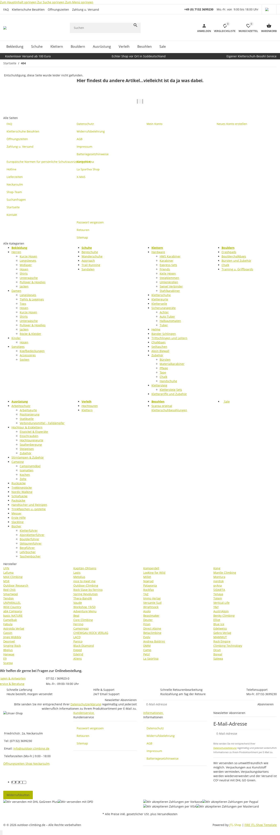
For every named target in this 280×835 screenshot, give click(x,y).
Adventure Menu (85, 611)
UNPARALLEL (12, 603)
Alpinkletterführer (32, 535)
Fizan (146, 624)
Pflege (164, 368)
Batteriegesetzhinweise (163, 758)
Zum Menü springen (79, 2)
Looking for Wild (154, 572)
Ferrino (78, 624)
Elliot (216, 620)
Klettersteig (159, 385)
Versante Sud (152, 603)
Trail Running (91, 265)
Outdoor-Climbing (85, 585)
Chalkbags (158, 342)
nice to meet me (84, 581)
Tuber (164, 325)
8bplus (8, 650)
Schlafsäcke (19, 496)
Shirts (24, 273)
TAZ (145, 594)
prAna (217, 585)
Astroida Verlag (13, 628)
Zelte (23, 479)
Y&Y (216, 607)
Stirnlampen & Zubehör (27, 457)
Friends (165, 269)
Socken (24, 359)
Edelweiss (220, 628)
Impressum (154, 751)
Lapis (77, 572)
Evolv (146, 637)
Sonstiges (18, 347)
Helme (155, 329)
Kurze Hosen (28, 256)
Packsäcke (18, 500)
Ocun (217, 650)
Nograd (148, 581)
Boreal (217, 654)
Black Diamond (83, 646)
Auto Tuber (167, 316)
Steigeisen (27, 449)
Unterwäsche (29, 278)
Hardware (158, 252)
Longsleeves (28, 261)
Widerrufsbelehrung (161, 736)
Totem (217, 598)
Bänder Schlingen (163, 334)
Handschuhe (168, 381)
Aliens (77, 659)
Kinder (16, 338)
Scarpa (8, 663)
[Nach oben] (1, 832)
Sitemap (82, 743)
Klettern (87, 410)
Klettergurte (159, 299)
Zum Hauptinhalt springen (18, 2)
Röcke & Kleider (30, 334)
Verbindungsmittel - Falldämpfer (42, 423)
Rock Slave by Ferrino (87, 590)
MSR (6, 581)
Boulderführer (29, 539)
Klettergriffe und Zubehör (169, 394)
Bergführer (27, 548)
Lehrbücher (28, 552)
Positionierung (30, 414)
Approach (88, 261)
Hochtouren (90, 406)
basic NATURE (13, 615)
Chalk (163, 377)
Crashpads (229, 252)
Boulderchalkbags (234, 256)
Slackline (17, 522)
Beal (76, 615)
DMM (147, 646)
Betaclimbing (152, 633)
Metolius (79, 577)
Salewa (218, 659)
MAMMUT (220, 637)
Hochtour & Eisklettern (26, 427)
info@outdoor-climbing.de (31, 748)
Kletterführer (29, 530)
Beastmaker (151, 615)
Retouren (83, 736)
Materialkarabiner (172, 364)
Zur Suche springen (51, 2)
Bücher (16, 526)
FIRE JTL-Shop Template (261, 825)
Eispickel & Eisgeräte (34, 432)
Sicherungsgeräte (163, 308)
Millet (147, 577)
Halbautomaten (170, 321)
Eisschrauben (29, 436)
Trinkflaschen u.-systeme (28, 509)
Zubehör (157, 355)
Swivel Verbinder (171, 286)
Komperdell (151, 568)
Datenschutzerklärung (86, 704)
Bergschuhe (90, 252)
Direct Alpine (152, 628)
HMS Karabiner (170, 256)
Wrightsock (150, 607)
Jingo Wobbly (12, 637)
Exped (77, 650)
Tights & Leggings (32, 299)
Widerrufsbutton (18, 795)
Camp (147, 650)
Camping (17, 462)
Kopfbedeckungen (32, 351)
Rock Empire (221, 641)
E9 (5, 659)
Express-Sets (168, 265)
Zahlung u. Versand (85, 9)
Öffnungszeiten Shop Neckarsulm (26, 764)
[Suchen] (135, 25)
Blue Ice (218, 624)
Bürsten (165, 359)
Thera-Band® (82, 598)
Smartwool (10, 594)
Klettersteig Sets (171, 390)
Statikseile (27, 419)
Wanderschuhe (92, 256)
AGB (149, 743)
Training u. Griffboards (237, 269)
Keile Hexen (168, 273)
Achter (164, 312)
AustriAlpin (221, 611)
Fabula (8, 624)
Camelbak (10, 620)
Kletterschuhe (161, 295)
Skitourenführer (31, 543)
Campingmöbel (30, 466)
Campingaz (81, 628)
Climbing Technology (227, 646)
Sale (226, 401)
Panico (77, 641)
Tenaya (218, 594)
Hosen (24, 269)
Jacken (24, 286)
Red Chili (9, 590)
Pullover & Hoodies (33, 282)
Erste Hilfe (18, 518)
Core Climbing (83, 620)
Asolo (147, 611)
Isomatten (26, 470)
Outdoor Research (15, 585)
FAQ (6, 9)
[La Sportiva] (140, 104)
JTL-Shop (235, 825)
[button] (269, 9)
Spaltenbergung (31, 444)
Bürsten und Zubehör (236, 261)
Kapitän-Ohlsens (84, 568)
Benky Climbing (224, 615)
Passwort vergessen (90, 728)
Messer (16, 513)
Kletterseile (159, 304)
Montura (219, 577)
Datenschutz (155, 728)
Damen (16, 291)
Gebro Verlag (222, 633)
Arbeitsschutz (20, 406)
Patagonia (150, 585)
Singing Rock (12, 646)
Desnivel (9, 641)
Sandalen (88, 269)
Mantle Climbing (224, 572)
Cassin (7, 633)
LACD (77, 637)
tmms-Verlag (152, 598)
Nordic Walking (21, 492)
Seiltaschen (159, 347)
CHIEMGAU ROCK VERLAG (90, 633)
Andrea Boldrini (154, 641)
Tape (163, 372)
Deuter (148, 620)
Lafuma (8, 572)
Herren (16, 252)
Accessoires (28, 355)
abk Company (12, 611)
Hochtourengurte (31, 440)
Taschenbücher (30, 556)
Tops (23, 304)
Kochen (25, 475)
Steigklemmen (169, 278)
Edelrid (78, 654)
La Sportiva (150, 659)
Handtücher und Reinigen (29, 505)
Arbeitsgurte (28, 410)
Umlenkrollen (169, 282)
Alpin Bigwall (160, 351)
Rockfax (148, 590)
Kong (216, 568)
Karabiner (166, 261)
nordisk (218, 581)
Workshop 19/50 (84, 607)
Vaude (77, 603)
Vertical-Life (221, 603)
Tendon (8, 598)
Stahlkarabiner (170, 291)
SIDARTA (219, 590)
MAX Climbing (13, 577)
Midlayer (26, 265)
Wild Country (12, 607)
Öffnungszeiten (58, 9)
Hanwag (8, 654)
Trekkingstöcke (21, 487)
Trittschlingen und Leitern (169, 338)
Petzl (146, 654)
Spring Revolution (85, 594)
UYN (6, 568)
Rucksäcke (18, 483)
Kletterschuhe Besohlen (28, 9)
